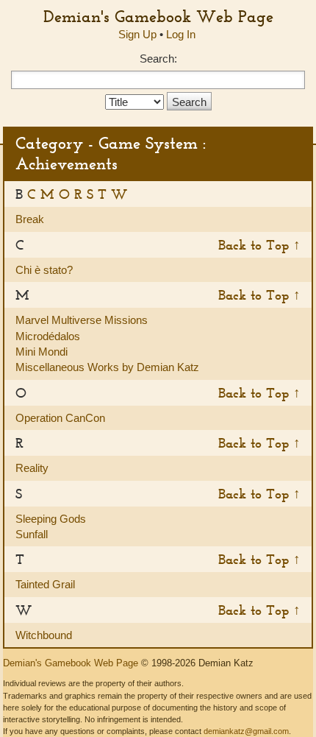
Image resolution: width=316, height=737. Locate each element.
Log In (180, 34)
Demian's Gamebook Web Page (158, 16)
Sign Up (137, 34)
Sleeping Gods (50, 518)
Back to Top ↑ (259, 244)
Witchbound (43, 635)
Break (29, 219)
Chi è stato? (44, 270)
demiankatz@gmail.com (246, 731)
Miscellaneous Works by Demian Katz (107, 367)
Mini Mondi (41, 351)
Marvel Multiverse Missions (81, 320)
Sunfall (31, 534)
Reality (32, 468)
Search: (158, 58)
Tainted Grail (45, 584)
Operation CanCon (60, 418)
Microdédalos (47, 336)
